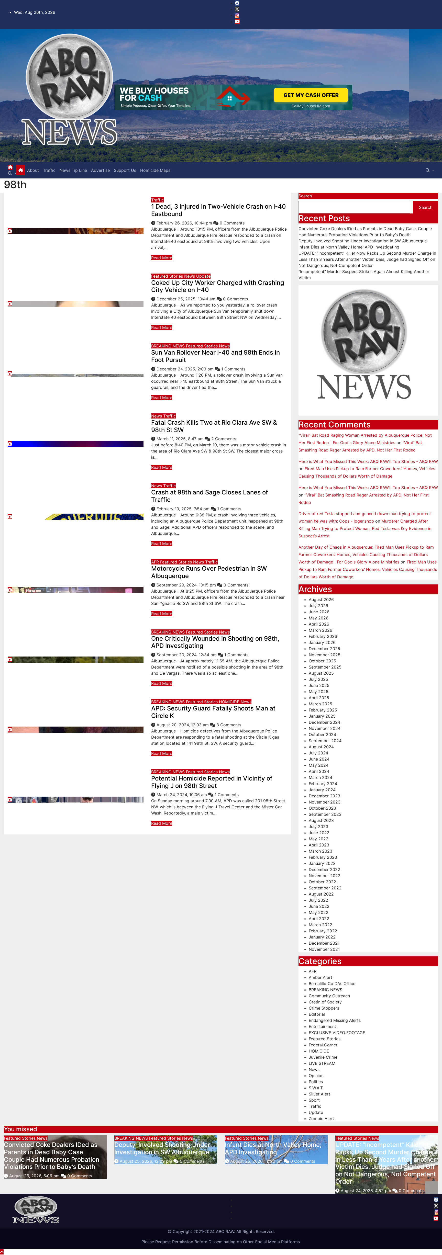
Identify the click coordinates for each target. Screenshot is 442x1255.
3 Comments (228, 724)
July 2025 (318, 679)
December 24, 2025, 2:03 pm (186, 368)
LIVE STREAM (322, 1063)
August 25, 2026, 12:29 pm (146, 1161)
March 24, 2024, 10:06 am (182, 794)
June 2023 (319, 832)
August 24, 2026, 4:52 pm (366, 1190)
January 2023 (322, 863)
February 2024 (323, 783)
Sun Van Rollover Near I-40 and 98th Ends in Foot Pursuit (215, 356)
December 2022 (324, 869)
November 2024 (324, 728)
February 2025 (323, 710)
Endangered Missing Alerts (335, 1020)
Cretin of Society (325, 1001)
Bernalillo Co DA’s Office (332, 983)
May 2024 (318, 765)
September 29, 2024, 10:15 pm (187, 584)
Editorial (317, 1014)
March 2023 (320, 851)
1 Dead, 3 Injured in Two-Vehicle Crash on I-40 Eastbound (218, 210)
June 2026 (319, 611)
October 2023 (322, 808)
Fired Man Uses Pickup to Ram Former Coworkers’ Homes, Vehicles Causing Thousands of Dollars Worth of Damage (368, 569)
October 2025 (322, 660)
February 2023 (323, 857)
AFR (155, 561)
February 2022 (323, 930)
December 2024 (324, 722)
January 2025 (322, 716)
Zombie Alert (321, 1118)
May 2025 (318, 691)
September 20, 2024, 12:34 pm (187, 654)
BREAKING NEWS (168, 345)
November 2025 (324, 654)
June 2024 (319, 759)
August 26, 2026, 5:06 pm (35, 1175)
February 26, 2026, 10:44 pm (185, 222)
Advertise (100, 170)
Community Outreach (329, 995)
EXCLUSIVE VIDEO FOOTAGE (337, 1032)
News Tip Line (73, 170)
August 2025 (321, 673)
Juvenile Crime (323, 1057)
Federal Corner (323, 1044)
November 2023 (324, 802)
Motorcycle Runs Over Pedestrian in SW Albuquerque (209, 572)
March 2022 (320, 924)
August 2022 (321, 894)
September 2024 (325, 740)
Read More (161, 257)
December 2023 (324, 795)
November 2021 (324, 949)
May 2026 (318, 617)
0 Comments (232, 222)
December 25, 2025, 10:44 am (187, 298)
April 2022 (319, 918)
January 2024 (322, 789)
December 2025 (324, 648)
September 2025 (325, 667)
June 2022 (319, 906)
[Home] (10, 167)
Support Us (125, 170)
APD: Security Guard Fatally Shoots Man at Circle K (213, 712)
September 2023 (325, 814)
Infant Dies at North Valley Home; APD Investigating (349, 247)
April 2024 (319, 771)
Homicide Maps (155, 170)
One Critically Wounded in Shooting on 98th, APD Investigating (215, 642)
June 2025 (319, 685)
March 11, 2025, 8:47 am (181, 438)
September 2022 (325, 887)
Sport (314, 1100)
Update (203, 276)
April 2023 (319, 844)
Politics (316, 1081)
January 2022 (322, 937)
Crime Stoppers (324, 1008)
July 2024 (318, 752)
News (190, 276)
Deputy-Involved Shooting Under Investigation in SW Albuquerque (363, 240)
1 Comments (233, 368)
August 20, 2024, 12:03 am (183, 724)
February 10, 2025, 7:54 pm (184, 508)
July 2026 (318, 605)
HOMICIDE (230, 701)
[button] (12, 173)
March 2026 (320, 630)
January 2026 (322, 642)
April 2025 (319, 697)
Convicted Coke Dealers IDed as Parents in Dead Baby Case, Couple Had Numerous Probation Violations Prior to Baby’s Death (51, 1155)
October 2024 (322, 734)
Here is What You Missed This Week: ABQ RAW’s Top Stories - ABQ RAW (368, 461)
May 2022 (318, 912)
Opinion (316, 1075)
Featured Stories (167, 276)
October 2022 (322, 881)
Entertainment (322, 1026)
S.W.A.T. (316, 1087)
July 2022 (318, 900)
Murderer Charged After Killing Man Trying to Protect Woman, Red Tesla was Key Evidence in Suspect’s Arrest (365, 528)
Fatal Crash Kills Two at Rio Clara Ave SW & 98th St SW (214, 426)
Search (305, 195)
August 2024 (321, 746)
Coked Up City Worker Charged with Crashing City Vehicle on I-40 (217, 286)
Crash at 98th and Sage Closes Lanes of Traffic (209, 496)
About (33, 170)
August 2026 (321, 599)
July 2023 (318, 826)
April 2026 (319, 624)
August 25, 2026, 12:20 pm (257, 1161)
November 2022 (324, 875)
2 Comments (223, 438)
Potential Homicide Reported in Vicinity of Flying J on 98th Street (211, 782)
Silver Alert (319, 1093)
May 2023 (318, 838)
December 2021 (324, 943)
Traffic (49, 170)
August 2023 (321, 820)
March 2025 (320, 703)
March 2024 (320, 777)
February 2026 (323, 636)
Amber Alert (320, 977)
